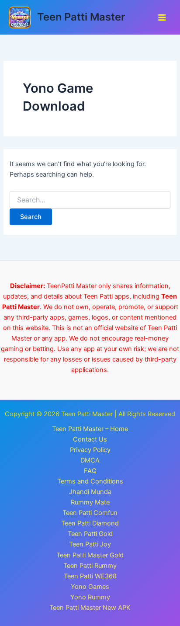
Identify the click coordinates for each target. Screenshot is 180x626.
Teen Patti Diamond (90, 523)
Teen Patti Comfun (90, 513)
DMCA (90, 460)
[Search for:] (90, 200)
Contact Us (90, 439)
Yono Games (90, 587)
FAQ (90, 471)
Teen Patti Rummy (90, 566)
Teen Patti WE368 (90, 576)
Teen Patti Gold (90, 534)
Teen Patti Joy (90, 544)
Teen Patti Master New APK (90, 608)
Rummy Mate (90, 502)
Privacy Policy (90, 450)
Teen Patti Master (81, 16)
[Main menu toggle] (162, 17)
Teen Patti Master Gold (90, 555)
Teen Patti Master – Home (90, 429)
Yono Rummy (90, 597)
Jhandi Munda (90, 492)
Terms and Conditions (90, 481)
